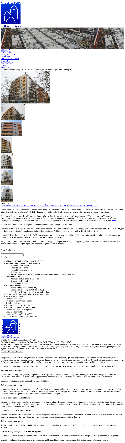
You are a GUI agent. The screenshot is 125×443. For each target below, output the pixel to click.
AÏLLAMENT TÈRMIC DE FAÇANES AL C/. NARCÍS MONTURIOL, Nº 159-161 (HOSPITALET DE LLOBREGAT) (49, 205)
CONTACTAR (7, 63)
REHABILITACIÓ (8, 54)
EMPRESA (5, 50)
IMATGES (5, 61)
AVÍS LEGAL (6, 336)
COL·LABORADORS (10, 59)
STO (114, 220)
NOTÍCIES (5, 56)
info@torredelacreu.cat (10, 338)
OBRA (4, 65)
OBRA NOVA (7, 52)
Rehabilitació (6, 67)
